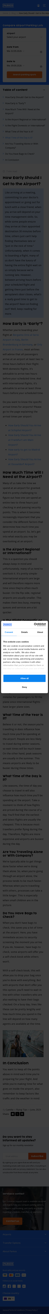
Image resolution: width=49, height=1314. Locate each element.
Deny (24, 687)
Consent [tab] (9, 632)
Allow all (24, 678)
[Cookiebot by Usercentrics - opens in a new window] (34, 624)
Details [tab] (24, 632)
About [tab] (40, 632)
